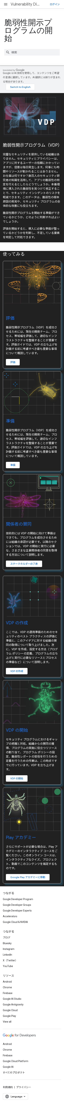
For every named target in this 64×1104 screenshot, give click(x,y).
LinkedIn (7, 954)
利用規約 (8, 1087)
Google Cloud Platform (15, 1061)
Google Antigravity (13, 1004)
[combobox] (32, 52)
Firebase (7, 993)
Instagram (8, 949)
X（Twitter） (10, 960)
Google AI (8, 1066)
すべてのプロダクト (14, 1072)
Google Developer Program (18, 899)
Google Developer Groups (17, 904)
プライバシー (23, 1087)
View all (7, 1021)
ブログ (6, 937)
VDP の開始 (17, 730)
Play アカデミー (21, 837)
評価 (10, 318)
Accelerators (10, 916)
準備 (10, 421)
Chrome (7, 987)
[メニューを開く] (5, 4)
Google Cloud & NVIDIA (15, 922)
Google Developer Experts (17, 910)
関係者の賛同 (18, 524)
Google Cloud (10, 1010)
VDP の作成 (17, 623)
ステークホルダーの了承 (24, 563)
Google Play (9, 1016)
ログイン (55, 4)
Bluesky (7, 943)
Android (7, 981)
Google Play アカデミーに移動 (27, 877)
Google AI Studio (12, 998)
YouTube (8, 966)
